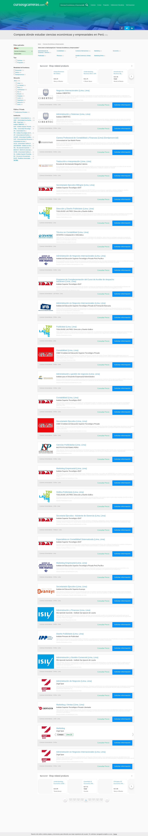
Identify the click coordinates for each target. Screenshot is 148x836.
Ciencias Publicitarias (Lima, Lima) (71, 445)
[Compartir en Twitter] (126, 28)
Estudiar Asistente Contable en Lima (66, 242)
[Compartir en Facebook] (121, 28)
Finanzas (59, 55)
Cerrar (115, 834)
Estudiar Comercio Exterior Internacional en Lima (69, 100)
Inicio (39, 44)
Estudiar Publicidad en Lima (64, 217)
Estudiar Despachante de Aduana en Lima (67, 290)
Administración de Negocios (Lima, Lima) (74, 681)
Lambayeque (21, 89)
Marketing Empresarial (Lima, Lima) (71, 468)
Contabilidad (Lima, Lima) (67, 350)
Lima (18, 83)
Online (17, 72)
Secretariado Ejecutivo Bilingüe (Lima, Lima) (75, 185)
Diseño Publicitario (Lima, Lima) (70, 634)
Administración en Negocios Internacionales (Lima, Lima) (81, 303)
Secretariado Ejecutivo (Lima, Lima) (71, 421)
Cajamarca (20, 100)
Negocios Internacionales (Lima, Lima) (73, 90)
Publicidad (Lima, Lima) (66, 327)
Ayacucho (20, 102)
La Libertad (20, 85)
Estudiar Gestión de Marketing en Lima (67, 478)
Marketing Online (99, 55)
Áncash (19, 94)
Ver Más (16, 160)
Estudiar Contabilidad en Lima (64, 147)
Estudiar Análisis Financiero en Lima (66, 620)
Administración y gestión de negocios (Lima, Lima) (78, 374)
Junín (18, 104)
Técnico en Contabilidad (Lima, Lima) (72, 232)
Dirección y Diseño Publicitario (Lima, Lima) (75, 208)
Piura (18, 87)
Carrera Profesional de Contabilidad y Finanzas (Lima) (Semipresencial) (87, 138)
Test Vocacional (130, 5)
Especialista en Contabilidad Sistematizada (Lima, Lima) (80, 539)
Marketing (97, 51)
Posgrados (106, 5)
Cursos (99, 5)
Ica (18, 91)
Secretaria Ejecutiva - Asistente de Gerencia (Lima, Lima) (81, 516)
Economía (116, 51)
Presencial (18, 70)
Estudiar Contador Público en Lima (65, 360)
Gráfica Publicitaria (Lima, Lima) (70, 492)
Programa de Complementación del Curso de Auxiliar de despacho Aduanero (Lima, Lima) (85, 280)
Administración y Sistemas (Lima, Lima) (73, 114)
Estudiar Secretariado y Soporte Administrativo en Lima (71, 170)
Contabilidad (60, 51)
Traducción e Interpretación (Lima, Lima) (73, 161)
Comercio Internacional (82, 51)
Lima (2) (69, 734)
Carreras (93, 5)
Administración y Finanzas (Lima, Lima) (73, 610)
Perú (15, 80)
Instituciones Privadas (22, 112)
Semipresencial (19, 74)
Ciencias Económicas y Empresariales (53, 44)
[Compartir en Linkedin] (131, 28)
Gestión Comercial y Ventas (83, 55)
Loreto (19, 98)
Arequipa (19, 96)
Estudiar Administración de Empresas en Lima (68, 124)
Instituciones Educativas (117, 5)
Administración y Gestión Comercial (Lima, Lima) (77, 657)
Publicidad (41, 55)
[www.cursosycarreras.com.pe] (31, 4)
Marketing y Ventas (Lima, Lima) (70, 704)
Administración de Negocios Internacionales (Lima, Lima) (81, 256)
